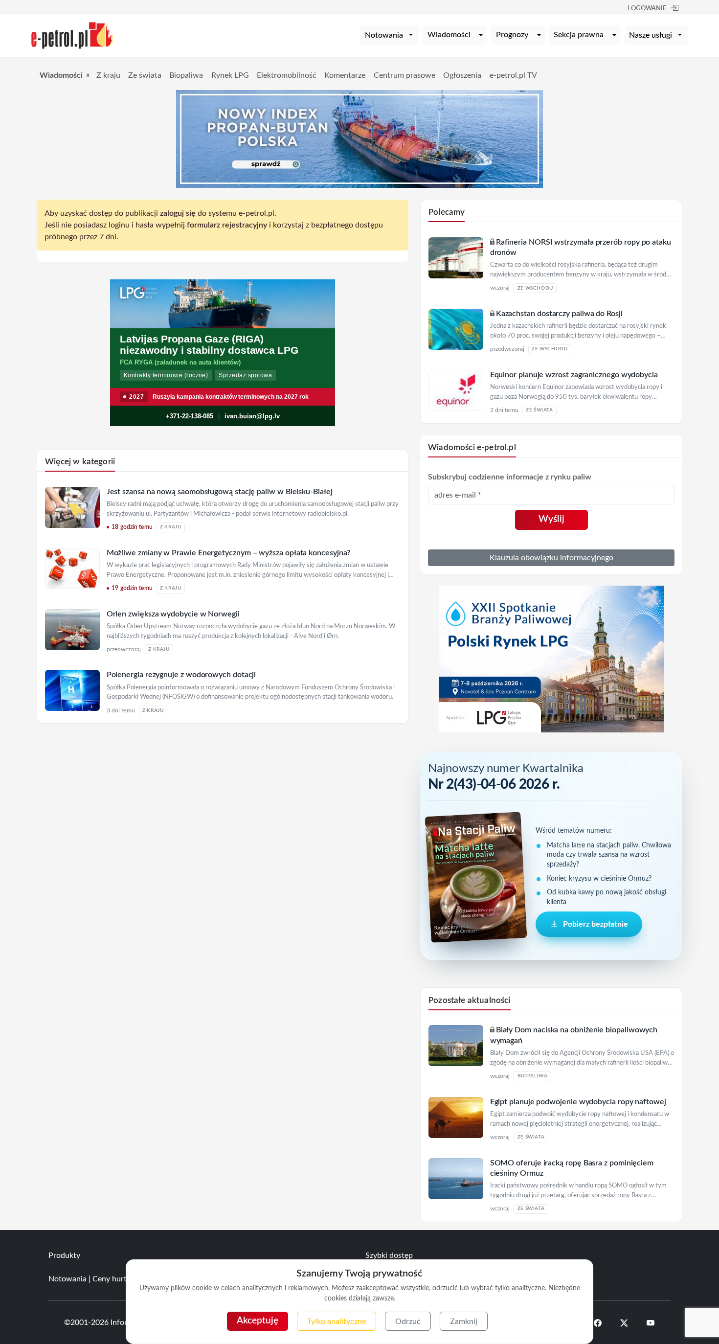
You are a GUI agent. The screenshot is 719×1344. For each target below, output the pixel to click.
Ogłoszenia (462, 75)
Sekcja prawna (579, 35)
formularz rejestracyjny (227, 225)
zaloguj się (178, 213)
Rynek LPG (230, 75)
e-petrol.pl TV (513, 75)
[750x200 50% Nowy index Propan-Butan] (359, 138)
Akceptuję (257, 1320)
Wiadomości (449, 35)
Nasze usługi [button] (650, 35)
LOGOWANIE (647, 8)
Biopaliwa (186, 75)
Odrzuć (408, 1321)
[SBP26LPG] (551, 658)
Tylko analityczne (336, 1321)
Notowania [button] (384, 35)
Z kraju (108, 75)
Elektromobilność (286, 75)
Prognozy (512, 35)
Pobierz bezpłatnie (595, 924)
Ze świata (144, 75)
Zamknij (463, 1321)
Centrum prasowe (404, 75)
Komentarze (344, 75)
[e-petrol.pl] (72, 35)
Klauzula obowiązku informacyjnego (551, 558)
